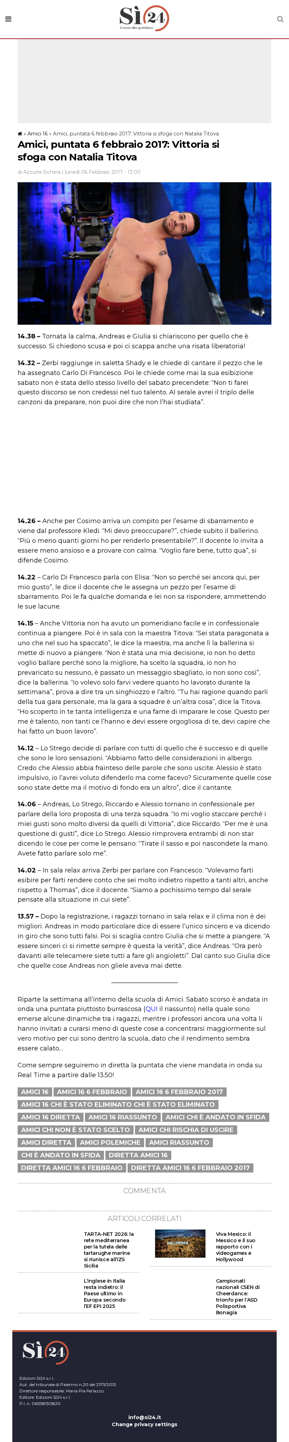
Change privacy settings (144, 1424)
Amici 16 (37, 134)
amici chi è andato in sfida (216, 1117)
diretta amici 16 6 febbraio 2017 (190, 1168)
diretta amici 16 (138, 1155)
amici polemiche (110, 1142)
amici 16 (35, 1092)
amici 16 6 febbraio (92, 1092)
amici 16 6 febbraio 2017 (179, 1092)
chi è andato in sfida (60, 1155)
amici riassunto (179, 1142)
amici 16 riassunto (122, 1117)
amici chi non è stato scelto (75, 1130)
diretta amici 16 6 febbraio (72, 1168)
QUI (152, 1009)
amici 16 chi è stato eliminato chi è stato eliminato (118, 1105)
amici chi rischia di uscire (186, 1130)
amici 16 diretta (50, 1117)
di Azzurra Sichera (39, 172)
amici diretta (46, 1142)
